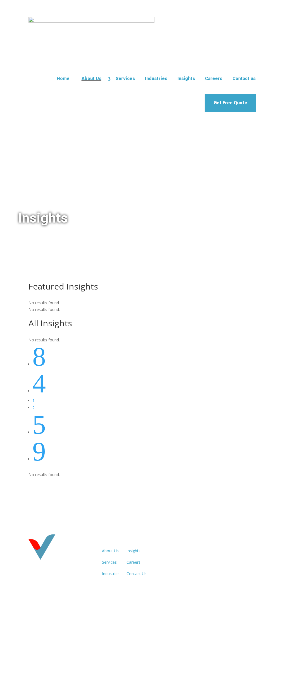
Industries (156, 78)
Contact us (244, 78)
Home (63, 78)
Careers (213, 78)
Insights (186, 78)
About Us (91, 78)
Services (125, 78)
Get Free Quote (230, 102)
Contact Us (137, 573)
